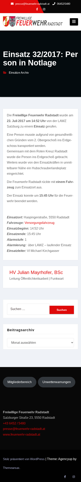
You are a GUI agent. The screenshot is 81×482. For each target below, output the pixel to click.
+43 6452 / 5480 (14, 423)
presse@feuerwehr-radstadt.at (24, 428)
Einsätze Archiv (19, 72)
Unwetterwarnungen (56, 382)
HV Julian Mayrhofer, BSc (36, 272)
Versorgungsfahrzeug (39, 222)
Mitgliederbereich (19, 382)
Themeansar (11, 467)
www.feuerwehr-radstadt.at (22, 434)
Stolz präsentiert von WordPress (24, 459)
